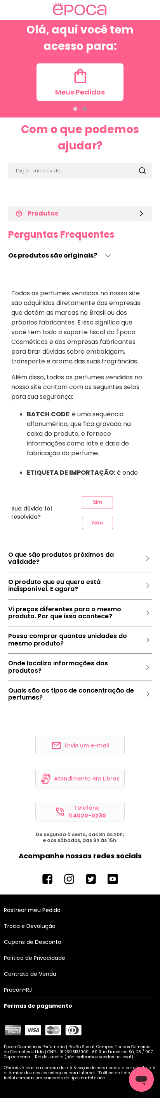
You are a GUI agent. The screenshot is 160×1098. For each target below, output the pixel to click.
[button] (75, 109)
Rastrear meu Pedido (32, 910)
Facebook (47, 879)
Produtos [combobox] (43, 213)
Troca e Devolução (30, 926)
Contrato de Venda (30, 974)
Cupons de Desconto (32, 942)
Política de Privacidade (34, 958)
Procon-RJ (18, 990)
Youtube (113, 879)
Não (97, 522)
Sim (97, 502)
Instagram (69, 879)
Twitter (91, 879)
